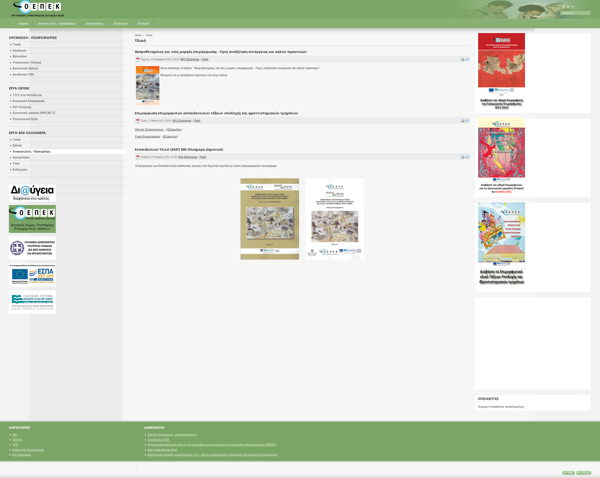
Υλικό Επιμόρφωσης (148, 136)
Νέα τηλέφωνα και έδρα (162, 450)
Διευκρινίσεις (94, 23)
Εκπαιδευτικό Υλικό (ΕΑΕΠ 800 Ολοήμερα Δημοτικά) (179, 149)
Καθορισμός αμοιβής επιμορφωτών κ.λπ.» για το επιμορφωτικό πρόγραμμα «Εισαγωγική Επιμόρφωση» (213, 454)
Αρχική (23, 23)
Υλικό (204, 59)
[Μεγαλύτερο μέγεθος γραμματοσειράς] (564, 6)
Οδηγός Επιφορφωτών (149, 129)
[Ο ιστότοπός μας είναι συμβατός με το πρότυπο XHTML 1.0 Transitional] (584, 473)
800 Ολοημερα (190, 59)
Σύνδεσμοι (120, 23)
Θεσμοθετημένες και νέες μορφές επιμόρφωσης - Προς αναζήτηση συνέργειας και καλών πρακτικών (221, 51)
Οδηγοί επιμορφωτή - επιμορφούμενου (172, 434)
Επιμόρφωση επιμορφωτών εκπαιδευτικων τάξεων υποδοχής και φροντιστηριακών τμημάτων (216, 113)
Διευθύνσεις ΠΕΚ (158, 439)
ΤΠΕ (15, 444)
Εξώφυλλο (174, 129)
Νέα (14, 434)
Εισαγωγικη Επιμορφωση (28, 450)
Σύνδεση (143, 23)
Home (138, 35)
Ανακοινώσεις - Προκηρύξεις (57, 23)
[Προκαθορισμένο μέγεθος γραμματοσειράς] (568, 6)
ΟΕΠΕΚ (17, 439)
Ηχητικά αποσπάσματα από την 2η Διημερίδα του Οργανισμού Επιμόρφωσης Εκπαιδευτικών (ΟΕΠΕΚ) (212, 444)
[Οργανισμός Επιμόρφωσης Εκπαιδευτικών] (38, 9)
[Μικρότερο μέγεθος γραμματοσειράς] (573, 6)
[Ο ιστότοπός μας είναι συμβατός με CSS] (568, 473)
